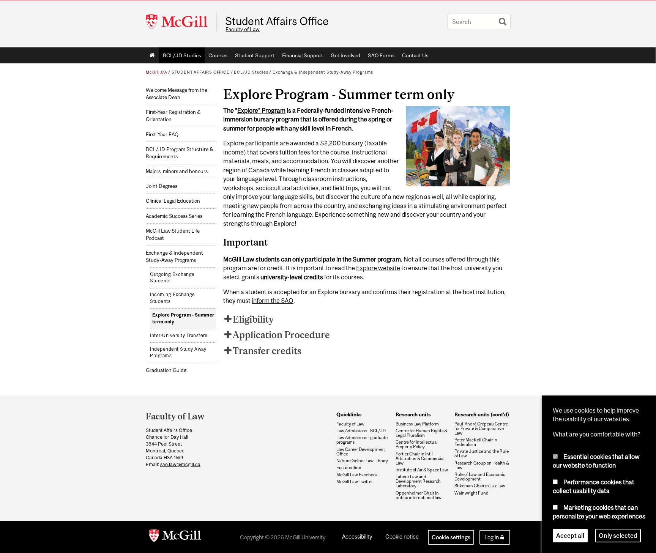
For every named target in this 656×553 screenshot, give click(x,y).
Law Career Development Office (360, 451)
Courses (217, 55)
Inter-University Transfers (178, 335)
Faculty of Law (243, 29)
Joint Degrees (161, 186)
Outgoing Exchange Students (172, 278)
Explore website (378, 268)
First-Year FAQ (162, 134)
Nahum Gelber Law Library (362, 460)
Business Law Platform (417, 424)
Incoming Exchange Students (172, 298)
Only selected (618, 535)
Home (152, 55)
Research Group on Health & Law (481, 465)
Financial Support (302, 55)
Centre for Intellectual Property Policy (417, 444)
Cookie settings (451, 537)
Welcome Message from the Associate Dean (176, 93)
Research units (413, 414)
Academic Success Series (174, 216)
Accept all (570, 535)
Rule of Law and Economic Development (479, 476)
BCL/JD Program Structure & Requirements (179, 153)
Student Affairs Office (277, 21)
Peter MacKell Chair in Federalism (475, 442)
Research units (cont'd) (481, 414)
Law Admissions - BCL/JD (361, 431)
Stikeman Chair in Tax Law (479, 486)
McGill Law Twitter (354, 481)
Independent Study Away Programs (178, 353)
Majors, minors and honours (177, 171)
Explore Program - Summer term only (183, 318)
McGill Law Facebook (357, 475)
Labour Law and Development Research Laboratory (418, 481)
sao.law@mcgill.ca (180, 464)
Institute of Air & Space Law (422, 470)
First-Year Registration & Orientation (173, 115)
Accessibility (357, 536)
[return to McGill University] (175, 537)
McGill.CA (156, 72)
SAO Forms (381, 55)
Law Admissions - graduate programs (362, 439)
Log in (491, 537)
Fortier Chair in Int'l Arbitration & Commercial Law (420, 458)
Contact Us (415, 55)
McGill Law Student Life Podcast (173, 234)
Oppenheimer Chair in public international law (419, 495)
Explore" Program (261, 110)
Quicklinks (348, 414)
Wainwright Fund (471, 493)
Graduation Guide (166, 370)
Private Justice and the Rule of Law (481, 453)
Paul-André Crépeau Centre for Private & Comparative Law (481, 428)
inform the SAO (272, 300)
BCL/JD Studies (182, 55)
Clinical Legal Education (173, 201)
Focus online (348, 467)
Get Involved (345, 55)
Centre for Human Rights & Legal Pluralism (421, 433)
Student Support (254, 55)
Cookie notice (402, 536)
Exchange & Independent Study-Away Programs (323, 72)
